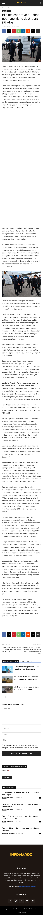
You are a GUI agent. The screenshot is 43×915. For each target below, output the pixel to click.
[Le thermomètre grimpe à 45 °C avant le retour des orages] (7, 669)
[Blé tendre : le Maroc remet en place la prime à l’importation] (7, 679)
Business (5, 833)
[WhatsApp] (18, 31)
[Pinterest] (14, 31)
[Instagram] (16, 901)
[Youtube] (33, 901)
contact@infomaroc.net (27, 887)
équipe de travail (9, 909)
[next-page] (6, 697)
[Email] (33, 31)
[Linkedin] (23, 31)
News (9, 11)
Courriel (5, 771)
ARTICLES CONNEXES (10, 661)
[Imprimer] (38, 31)
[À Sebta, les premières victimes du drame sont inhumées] (7, 689)
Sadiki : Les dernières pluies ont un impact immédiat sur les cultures (11, 649)
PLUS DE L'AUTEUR (26, 661)
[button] (3, 3)
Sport (4, 821)
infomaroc (7, 26)
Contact (37, 909)
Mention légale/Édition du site (24, 909)
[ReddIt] (28, 31)
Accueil (4, 8)
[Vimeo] (27, 901)
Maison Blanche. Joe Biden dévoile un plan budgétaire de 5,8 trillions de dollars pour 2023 (32, 650)
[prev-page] (3, 697)
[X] (9, 31)
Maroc (10, 8)
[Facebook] (4, 31)
